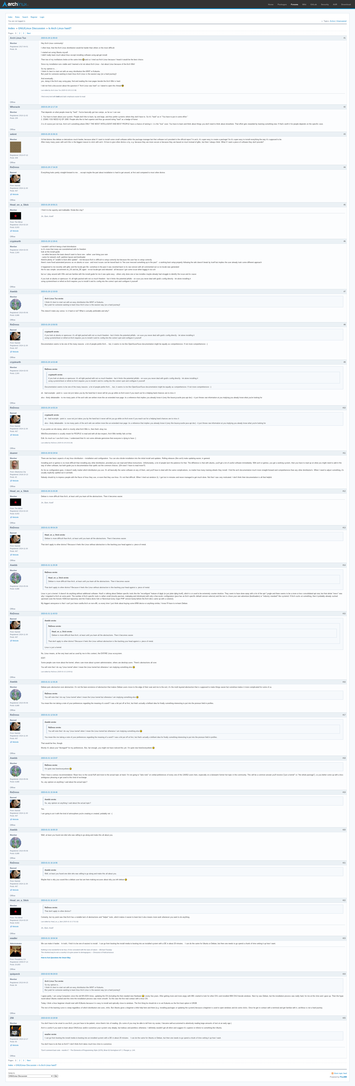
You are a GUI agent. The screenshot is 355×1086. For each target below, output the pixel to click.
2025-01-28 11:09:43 (49, 38)
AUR (335, 4)
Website (15, 194)
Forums (294, 4)
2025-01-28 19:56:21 (49, 205)
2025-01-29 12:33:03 (49, 291)
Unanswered (341, 21)
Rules (17, 17)
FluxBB (343, 1077)
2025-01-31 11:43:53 (49, 614)
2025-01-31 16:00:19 (49, 830)
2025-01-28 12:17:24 (49, 107)
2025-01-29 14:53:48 (49, 362)
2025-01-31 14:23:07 (49, 758)
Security (325, 4)
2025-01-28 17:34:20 (49, 167)
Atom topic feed (340, 1073)
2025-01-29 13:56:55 (49, 325)
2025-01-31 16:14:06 (49, 863)
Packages (282, 4)
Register (34, 17)
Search (25, 17)
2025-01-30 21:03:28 (49, 491)
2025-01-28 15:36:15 (49, 134)
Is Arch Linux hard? (59, 28)
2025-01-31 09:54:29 (49, 528)
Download (346, 4)
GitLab (313, 4)
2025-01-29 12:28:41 (49, 241)
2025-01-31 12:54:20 (49, 715)
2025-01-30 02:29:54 (49, 453)
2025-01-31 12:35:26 (49, 682)
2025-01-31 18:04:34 (49, 938)
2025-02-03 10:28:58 (49, 1018)
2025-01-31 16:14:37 (49, 900)
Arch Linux (15, 4)
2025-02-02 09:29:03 (49, 974)
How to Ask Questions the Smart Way (56, 958)
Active (332, 21)
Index (10, 17)
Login (42, 17)
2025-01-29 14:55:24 (49, 408)
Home (270, 4)
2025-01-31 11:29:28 (49, 565)
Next (29, 33)
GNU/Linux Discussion (31, 28)
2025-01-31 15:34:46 (49, 792)
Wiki (304, 4)
